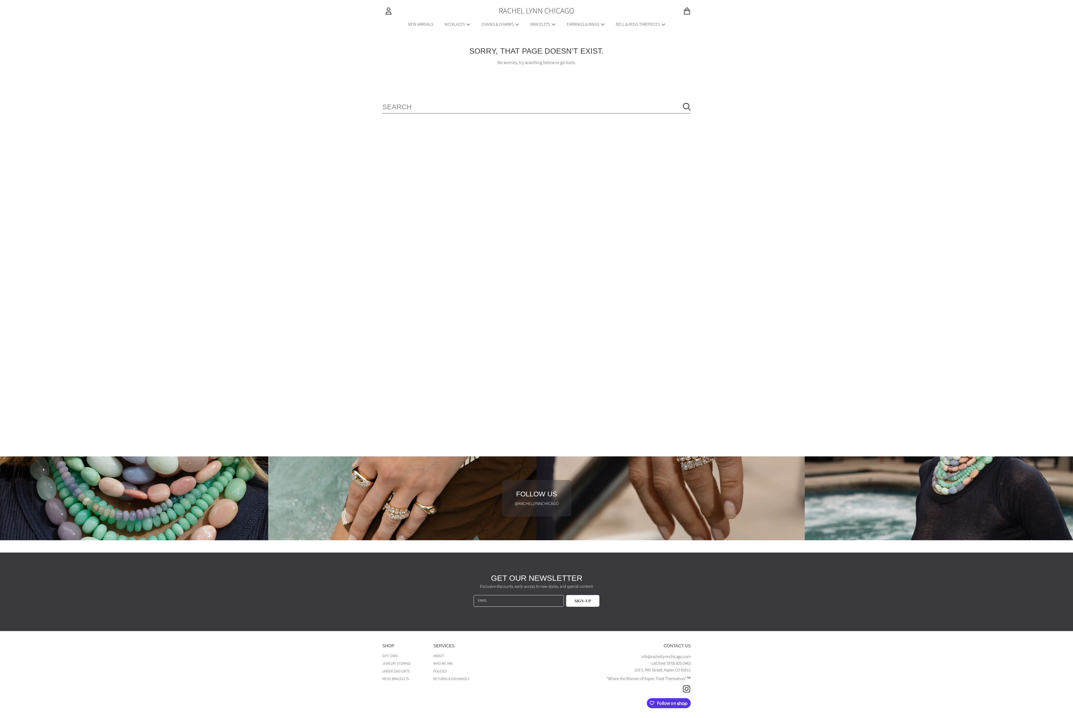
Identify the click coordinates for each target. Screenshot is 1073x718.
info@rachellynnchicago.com (666, 657)
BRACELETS (540, 24)
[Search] (687, 107)
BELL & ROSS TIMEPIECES (638, 24)
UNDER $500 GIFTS (396, 671)
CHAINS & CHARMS (498, 24)
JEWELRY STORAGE (396, 663)
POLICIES (440, 671)
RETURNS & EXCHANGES (451, 678)
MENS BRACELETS (395, 678)
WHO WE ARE (443, 663)
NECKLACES (455, 24)
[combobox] (536, 106)
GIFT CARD (390, 655)
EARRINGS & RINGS (583, 24)
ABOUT (438, 655)
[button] (687, 11)
